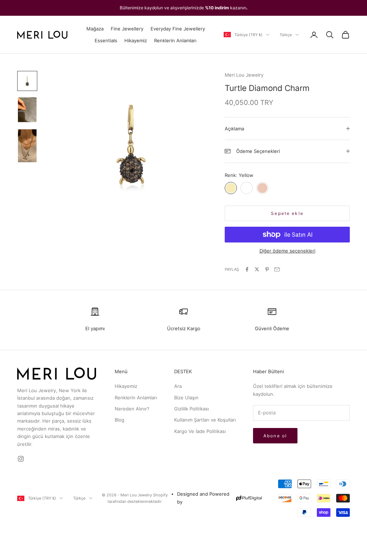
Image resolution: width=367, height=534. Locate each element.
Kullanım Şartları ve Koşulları (205, 420)
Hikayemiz (135, 40)
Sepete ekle (287, 213)
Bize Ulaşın (186, 397)
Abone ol (275, 435)
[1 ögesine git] (27, 81)
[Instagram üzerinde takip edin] (20, 458)
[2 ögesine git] (27, 110)
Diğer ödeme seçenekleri (287, 251)
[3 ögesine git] (27, 146)
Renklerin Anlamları (175, 40)
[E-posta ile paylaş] (277, 269)
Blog (119, 420)
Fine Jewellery (127, 29)
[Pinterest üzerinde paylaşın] (267, 269)
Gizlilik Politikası (191, 409)
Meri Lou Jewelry (244, 75)
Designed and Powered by (203, 497)
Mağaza (95, 29)
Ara (178, 386)
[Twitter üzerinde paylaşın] (257, 269)
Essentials (106, 40)
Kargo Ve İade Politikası (200, 431)
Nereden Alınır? (132, 409)
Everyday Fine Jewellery (178, 29)
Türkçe (286, 34)
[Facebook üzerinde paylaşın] (247, 269)
